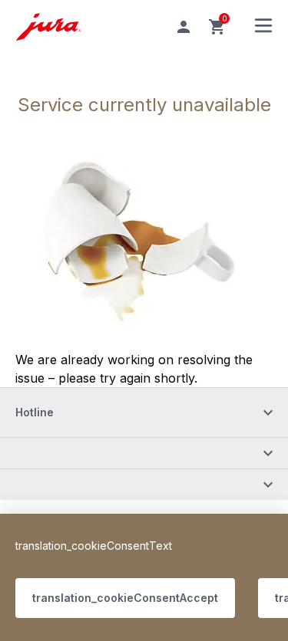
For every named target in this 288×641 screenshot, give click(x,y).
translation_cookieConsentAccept (125, 597)
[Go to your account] (183, 27)
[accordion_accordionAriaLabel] (144, 452)
